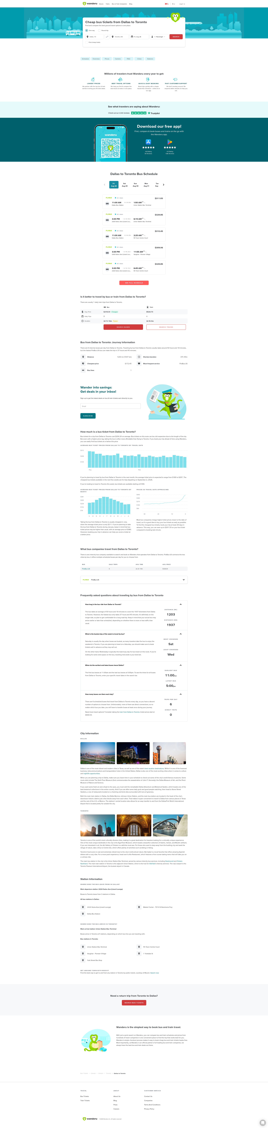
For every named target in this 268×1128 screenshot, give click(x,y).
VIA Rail (152, 864)
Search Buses (123, 327)
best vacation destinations (154, 768)
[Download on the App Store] (148, 142)
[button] (167, 4)
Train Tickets (85, 1100)
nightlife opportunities (92, 773)
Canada (93, 1073)
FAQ (128, 59)
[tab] (91, 31)
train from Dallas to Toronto (129, 712)
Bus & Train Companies (119, 4)
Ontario (100, 1073)
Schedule (85, 59)
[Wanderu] (90, 4)
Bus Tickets (84, 1073)
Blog (130, 4)
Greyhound (169, 861)
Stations (150, 59)
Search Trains (166, 327)
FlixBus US (86, 569)
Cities (139, 59)
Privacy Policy (149, 1109)
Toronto (108, 1073)
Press (115, 1105)
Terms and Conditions (152, 1105)
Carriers (118, 59)
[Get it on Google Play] (170, 142)
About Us (116, 1096)
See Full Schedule (134, 283)
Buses (101, 4)
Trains (108, 4)
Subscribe (88, 416)
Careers (116, 1109)
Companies (148, 1100)
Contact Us (148, 1096)
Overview (96, 59)
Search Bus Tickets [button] (134, 1003)
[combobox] (94, 36)
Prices (107, 59)
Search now (154, 973)
